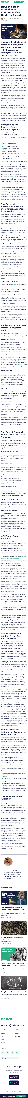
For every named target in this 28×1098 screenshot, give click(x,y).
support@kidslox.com (12, 1025)
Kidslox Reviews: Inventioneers (12, 937)
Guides (3, 1039)
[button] (10, 1058)
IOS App (17, 1033)
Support (3, 1033)
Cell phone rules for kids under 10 (14, 992)
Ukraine (3, 1042)
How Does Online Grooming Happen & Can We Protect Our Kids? (12, 909)
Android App (18, 1036)
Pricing (2, 1036)
